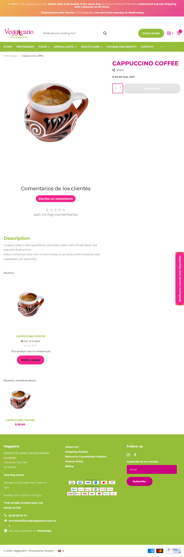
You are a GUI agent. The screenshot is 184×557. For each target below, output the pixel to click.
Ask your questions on (30, 530)
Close (180, 8)
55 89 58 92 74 (18, 515)
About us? (72, 447)
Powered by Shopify (41, 550)
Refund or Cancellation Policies (85, 456)
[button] (121, 85)
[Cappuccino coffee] (20, 399)
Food (43, 46)
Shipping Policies (76, 451)
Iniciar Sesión (151, 33)
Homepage (10, 55)
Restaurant (25, 46)
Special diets (64, 46)
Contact (147, 46)
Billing (69, 466)
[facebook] (135, 454)
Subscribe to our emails (142, 461)
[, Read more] (170, 33)
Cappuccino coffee (20, 420)
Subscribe (140, 481)
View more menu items (162, 47)
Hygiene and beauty (122, 46)
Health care (90, 46)
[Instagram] (128, 454)
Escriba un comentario (56, 198)
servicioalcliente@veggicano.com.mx (32, 523)
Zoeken (105, 33)
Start (8, 46)
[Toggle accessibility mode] (178, 20)
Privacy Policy (74, 461)
